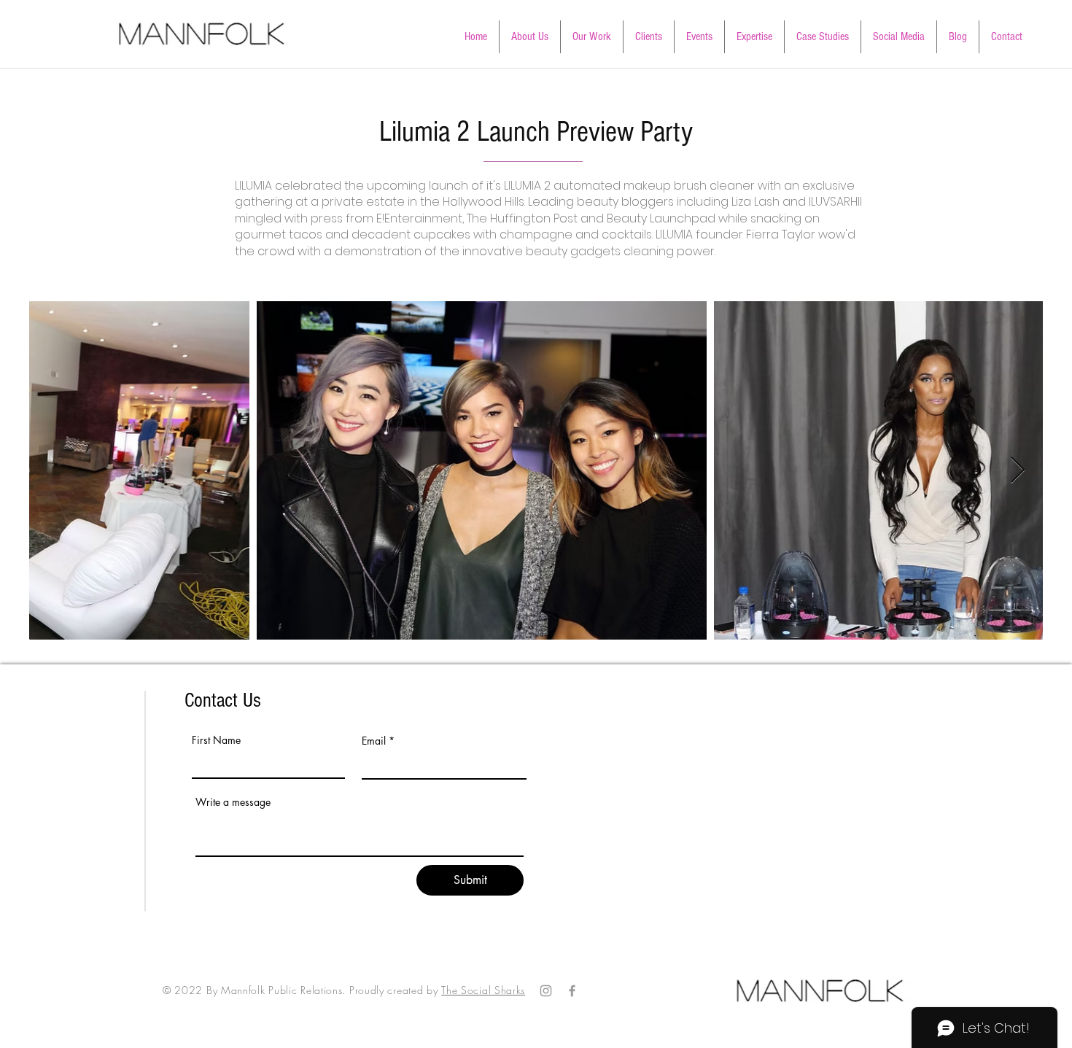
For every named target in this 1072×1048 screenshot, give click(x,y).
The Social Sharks (483, 990)
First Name (216, 740)
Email (374, 741)
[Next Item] (1017, 471)
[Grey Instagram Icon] (546, 990)
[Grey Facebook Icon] (572, 990)
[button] (591, 36)
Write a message (233, 802)
